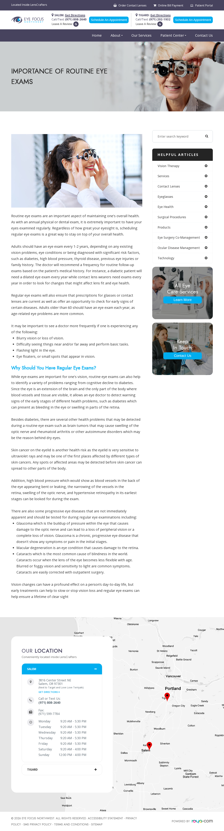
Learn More (183, 300)
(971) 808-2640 (49, 702)
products (164, 227)
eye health (166, 207)
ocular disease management (179, 248)
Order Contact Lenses (132, 5)
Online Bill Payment (170, 5)
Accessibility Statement (105, 818)
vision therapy (168, 166)
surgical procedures (172, 217)
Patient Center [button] (172, 35)
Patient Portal (204, 5)
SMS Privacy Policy (37, 824)
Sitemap (97, 824)
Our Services (141, 35)
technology (166, 258)
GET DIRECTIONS (48, 692)
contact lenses (169, 186)
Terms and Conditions (71, 824)
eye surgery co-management (179, 237)
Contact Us (204, 35)
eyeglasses (165, 196)
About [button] (115, 35)
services (163, 176)
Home (97, 35)
